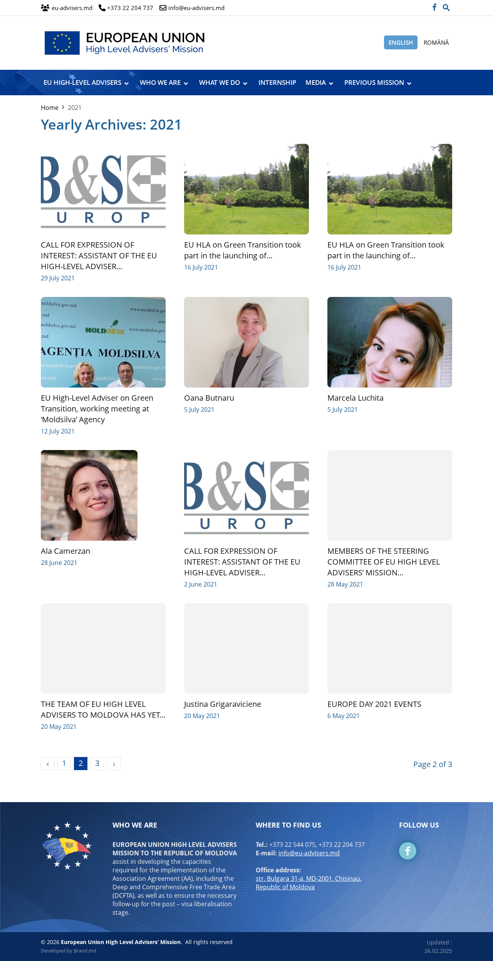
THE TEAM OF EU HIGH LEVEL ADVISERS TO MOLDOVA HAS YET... (103, 709)
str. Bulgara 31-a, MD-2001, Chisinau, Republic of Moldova (309, 882)
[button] (446, 5)
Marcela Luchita (355, 398)
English (401, 42)
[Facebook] (434, 7)
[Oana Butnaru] (246, 342)
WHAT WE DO (219, 82)
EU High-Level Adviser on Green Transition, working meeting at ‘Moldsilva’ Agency (97, 409)
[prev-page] (47, 763)
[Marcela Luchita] (389, 342)
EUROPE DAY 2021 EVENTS (374, 704)
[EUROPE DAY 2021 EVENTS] (389, 648)
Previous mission (374, 82)
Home (50, 107)
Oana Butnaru (209, 398)
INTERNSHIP (277, 82)
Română (436, 42)
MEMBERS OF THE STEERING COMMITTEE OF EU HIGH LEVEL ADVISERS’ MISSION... (383, 562)
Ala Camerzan (65, 551)
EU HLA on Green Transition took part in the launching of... (242, 250)
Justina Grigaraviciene (222, 704)
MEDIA (315, 82)
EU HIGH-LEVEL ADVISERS (82, 82)
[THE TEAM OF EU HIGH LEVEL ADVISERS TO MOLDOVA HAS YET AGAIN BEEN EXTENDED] (103, 648)
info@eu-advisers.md (309, 853)
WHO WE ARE (160, 82)
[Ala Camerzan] (103, 495)
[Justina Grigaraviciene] (246, 648)
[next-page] (114, 763)
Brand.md (85, 950)
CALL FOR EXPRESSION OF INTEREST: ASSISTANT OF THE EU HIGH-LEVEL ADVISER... (99, 255)
